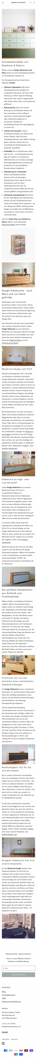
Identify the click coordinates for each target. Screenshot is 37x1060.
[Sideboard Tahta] (18, 847)
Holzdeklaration (8, 995)
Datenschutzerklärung (11, 1001)
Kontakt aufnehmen (9, 448)
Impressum (14, 1039)
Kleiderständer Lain (9, 834)
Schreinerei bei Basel (10, 343)
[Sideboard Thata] (18, 754)
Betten (30, 829)
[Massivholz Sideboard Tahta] (18, 356)
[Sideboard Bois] (18, 464)
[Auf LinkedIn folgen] (3, 1043)
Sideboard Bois (15, 340)
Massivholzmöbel (8, 225)
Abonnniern (18, 975)
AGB (4, 998)
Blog (4, 991)
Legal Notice (5, 1039)
